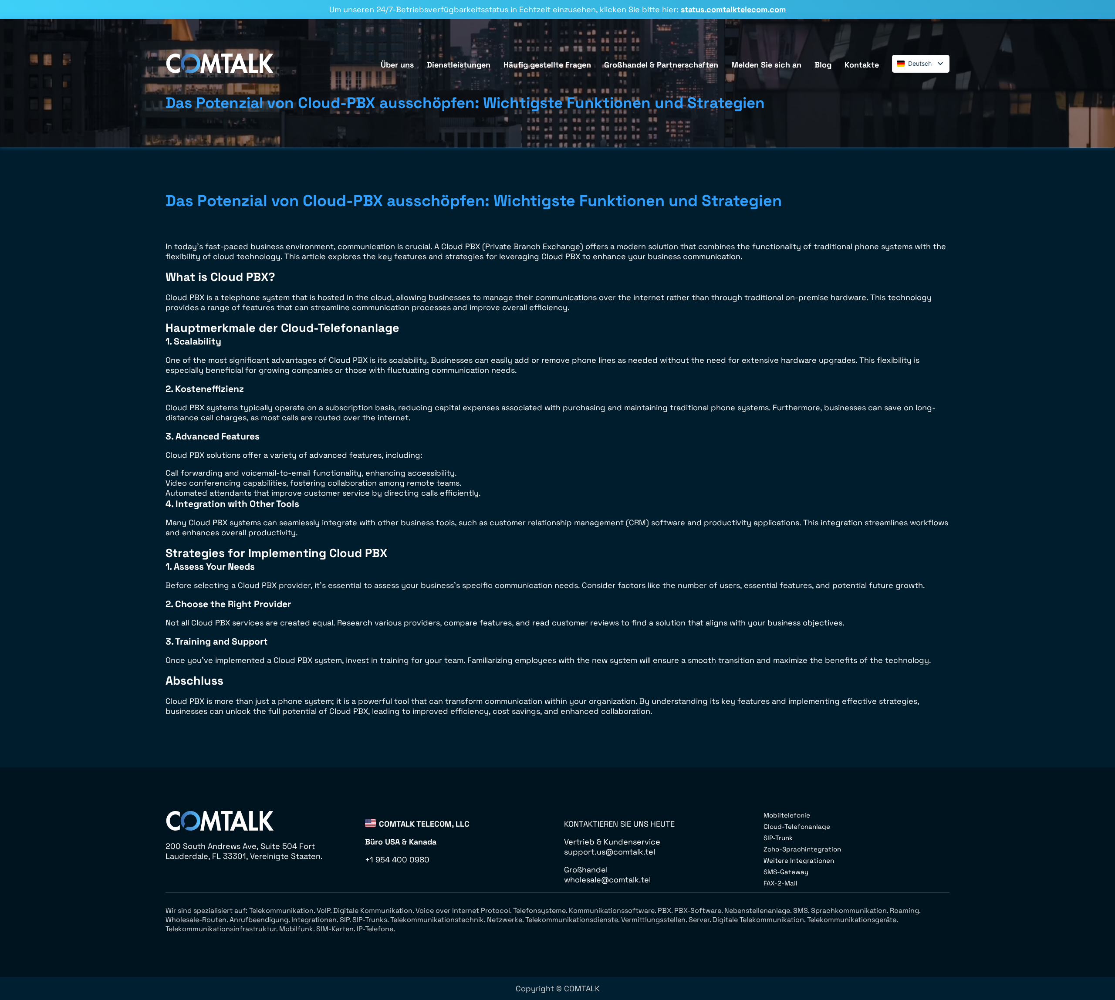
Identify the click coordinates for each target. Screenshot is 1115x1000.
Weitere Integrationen (799, 860)
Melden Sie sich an (766, 65)
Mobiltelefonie (787, 815)
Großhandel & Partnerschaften (661, 65)
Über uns (397, 65)
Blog (822, 65)
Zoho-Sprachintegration (802, 849)
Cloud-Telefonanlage (797, 826)
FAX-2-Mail (780, 883)
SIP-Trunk (778, 838)
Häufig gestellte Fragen (547, 65)
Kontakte (862, 65)
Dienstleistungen (458, 65)
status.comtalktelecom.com (733, 9)
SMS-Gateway (786, 872)
